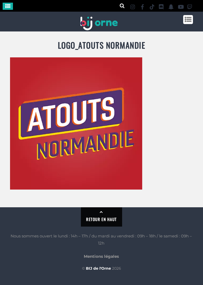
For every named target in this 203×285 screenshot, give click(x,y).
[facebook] (142, 6)
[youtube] (180, 6)
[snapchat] (171, 6)
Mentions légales (101, 256)
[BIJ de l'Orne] (99, 28)
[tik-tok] (152, 6)
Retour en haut (101, 219)
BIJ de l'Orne (98, 268)
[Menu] (8, 6)
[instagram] (133, 6)
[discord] (161, 6)
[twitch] (190, 6)
